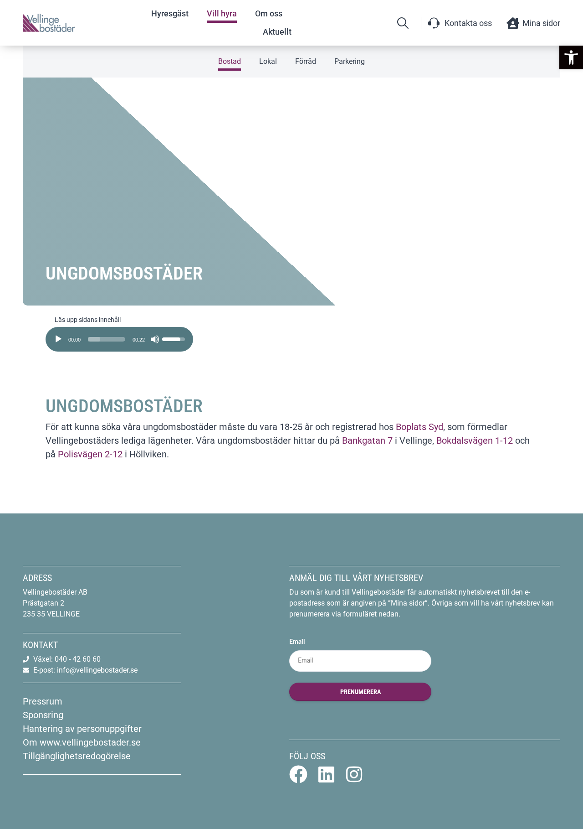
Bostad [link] (229, 61)
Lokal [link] (268, 61)
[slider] (106, 339)
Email (297, 642)
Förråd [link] (305, 61)
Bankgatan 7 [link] (367, 440)
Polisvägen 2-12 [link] (89, 454)
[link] (571, 57)
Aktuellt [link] (277, 31)
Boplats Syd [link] (419, 426)
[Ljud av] (154, 339)
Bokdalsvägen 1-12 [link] (474, 440)
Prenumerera (360, 691)
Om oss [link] (268, 13)
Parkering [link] (349, 61)
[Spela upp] (58, 339)
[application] (119, 336)
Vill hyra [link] (222, 13)
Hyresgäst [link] (170, 13)
